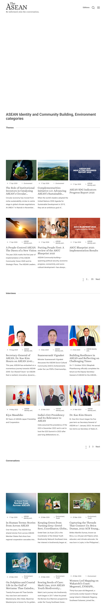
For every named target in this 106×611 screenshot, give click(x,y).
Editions (86, 7)
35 (92, 279)
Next (98, 279)
